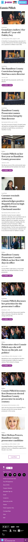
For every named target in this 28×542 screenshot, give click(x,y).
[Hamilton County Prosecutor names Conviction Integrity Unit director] (13, 98)
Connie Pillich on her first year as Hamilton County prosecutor (12, 156)
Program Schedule (7, 488)
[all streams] (26, 540)
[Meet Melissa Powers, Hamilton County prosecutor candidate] (13, 423)
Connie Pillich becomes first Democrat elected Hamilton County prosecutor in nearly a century (14, 396)
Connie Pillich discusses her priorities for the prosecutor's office (14, 304)
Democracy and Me (7, 501)
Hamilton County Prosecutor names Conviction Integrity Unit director (12, 114)
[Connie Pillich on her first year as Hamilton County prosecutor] (13, 141)
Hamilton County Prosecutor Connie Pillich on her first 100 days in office (13, 258)
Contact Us (5, 498)
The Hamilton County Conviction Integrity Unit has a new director (13, 71)
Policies (5, 504)
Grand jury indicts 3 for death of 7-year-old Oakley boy (13, 32)
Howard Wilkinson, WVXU (7, 356)
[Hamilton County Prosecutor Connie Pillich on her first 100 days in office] (13, 242)
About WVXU (6, 485)
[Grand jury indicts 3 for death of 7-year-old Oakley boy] (13, 17)
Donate (23, 2)
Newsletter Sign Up (7, 491)
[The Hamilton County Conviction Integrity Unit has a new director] (13, 56)
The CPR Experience (8, 481)
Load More (14, 457)
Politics (3, 151)
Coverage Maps (7, 511)
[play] (2, 540)
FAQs (4, 514)
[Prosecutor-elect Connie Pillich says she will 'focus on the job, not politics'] (13, 332)
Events (4, 494)
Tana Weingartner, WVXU (7, 38)
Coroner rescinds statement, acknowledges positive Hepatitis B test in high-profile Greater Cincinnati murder (13, 202)
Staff (4, 517)
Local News (4, 27)
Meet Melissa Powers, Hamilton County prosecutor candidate (12, 438)
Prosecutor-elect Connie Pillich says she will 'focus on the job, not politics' (14, 348)
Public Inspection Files (8, 507)
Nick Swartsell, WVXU (6, 122)
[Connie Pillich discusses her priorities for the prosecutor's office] (13, 288)
